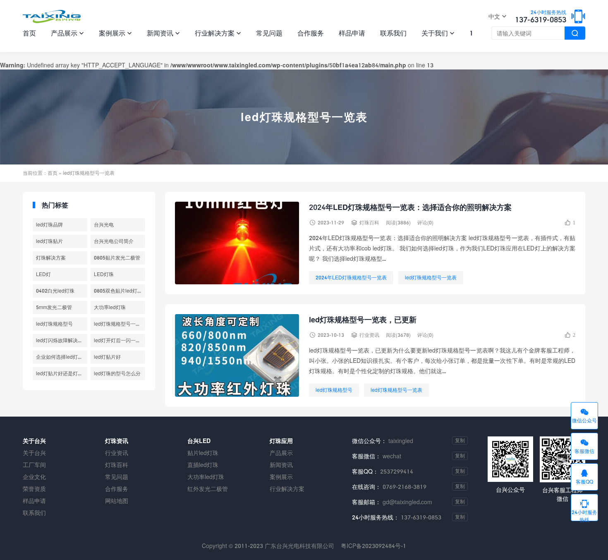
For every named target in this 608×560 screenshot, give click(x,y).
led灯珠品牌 (49, 225)
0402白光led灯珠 (55, 291)
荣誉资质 (34, 488)
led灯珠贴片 (49, 241)
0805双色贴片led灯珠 (118, 291)
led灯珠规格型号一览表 (431, 277)
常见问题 (269, 33)
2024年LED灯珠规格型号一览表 (351, 277)
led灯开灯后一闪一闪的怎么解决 (119, 340)
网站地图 (116, 500)
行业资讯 (369, 335)
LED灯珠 (104, 274)
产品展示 (67, 33)
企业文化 (34, 476)
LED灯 (43, 274)
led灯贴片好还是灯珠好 (61, 373)
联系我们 (393, 33)
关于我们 (438, 33)
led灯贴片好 (107, 357)
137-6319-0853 (540, 17)
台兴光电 (104, 225)
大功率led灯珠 (110, 307)
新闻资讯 (163, 33)
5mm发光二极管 (54, 307)
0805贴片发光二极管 (117, 258)
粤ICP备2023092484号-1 (373, 545)
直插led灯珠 (202, 464)
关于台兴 (34, 452)
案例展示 (115, 33)
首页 (29, 33)
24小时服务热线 (584, 510)
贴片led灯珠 (202, 452)
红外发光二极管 (207, 488)
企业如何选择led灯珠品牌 (61, 357)
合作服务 (310, 33)
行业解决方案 (218, 33)
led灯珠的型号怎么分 (117, 373)
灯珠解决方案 (51, 258)
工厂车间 (34, 464)
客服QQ (584, 476)
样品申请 (352, 33)
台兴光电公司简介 (114, 241)
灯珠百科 (369, 222)
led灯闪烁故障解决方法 (61, 340)
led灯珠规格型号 (334, 390)
